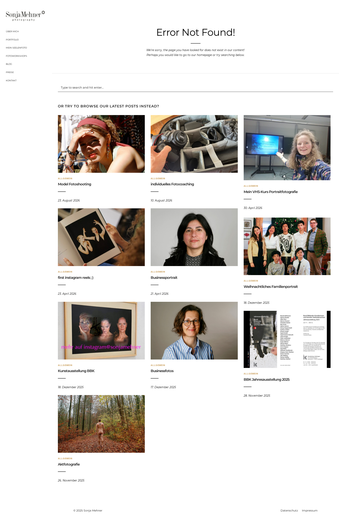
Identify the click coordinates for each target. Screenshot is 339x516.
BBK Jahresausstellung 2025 (267, 379)
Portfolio (12, 39)
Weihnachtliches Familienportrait (271, 287)
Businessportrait (164, 277)
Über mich (12, 31)
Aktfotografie (69, 464)
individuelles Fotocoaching (172, 184)
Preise (10, 72)
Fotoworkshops (16, 56)
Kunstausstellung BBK (76, 371)
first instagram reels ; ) (75, 277)
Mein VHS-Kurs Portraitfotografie (271, 192)
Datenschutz (289, 510)
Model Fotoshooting (74, 184)
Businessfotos (162, 371)
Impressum (310, 510)
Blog (9, 64)
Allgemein (65, 178)
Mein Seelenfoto (16, 47)
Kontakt (11, 80)
